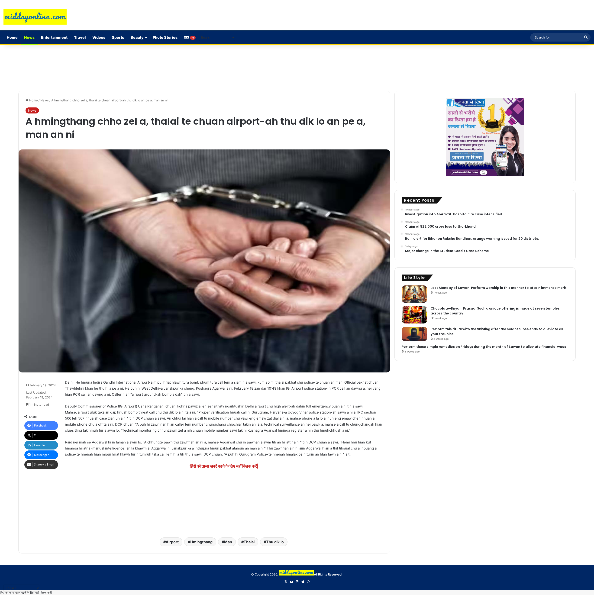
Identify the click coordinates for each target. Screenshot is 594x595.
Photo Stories (165, 37)
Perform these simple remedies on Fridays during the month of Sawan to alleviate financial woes (484, 346)
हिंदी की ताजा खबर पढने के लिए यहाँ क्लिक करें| (26, 592)
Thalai (249, 542)
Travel (80, 37)
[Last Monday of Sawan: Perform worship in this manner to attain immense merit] (414, 294)
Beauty (137, 37)
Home (12, 37)
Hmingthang (201, 542)
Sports (118, 37)
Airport (172, 542)
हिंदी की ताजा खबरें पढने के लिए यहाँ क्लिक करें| (224, 466)
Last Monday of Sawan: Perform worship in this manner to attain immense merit (499, 287)
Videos (98, 37)
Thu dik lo (275, 542)
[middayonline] (35, 17)
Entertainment (54, 37)
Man (228, 542)
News (29, 37)
